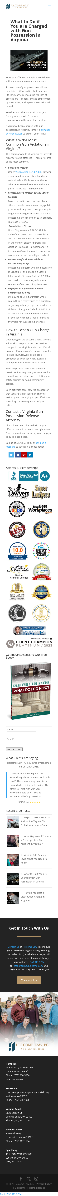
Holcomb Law (30, 946)
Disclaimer (20, 1187)
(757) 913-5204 (36, 961)
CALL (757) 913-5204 (10, 1194)
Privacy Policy (44, 1183)
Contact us (13, 946)
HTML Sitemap (37, 1187)
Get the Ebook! (14, 749)
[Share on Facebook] (18, 454)
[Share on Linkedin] (30, 454)
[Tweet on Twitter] (12, 454)
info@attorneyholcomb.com (28, 965)
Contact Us (29, 980)
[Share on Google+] (24, 454)
